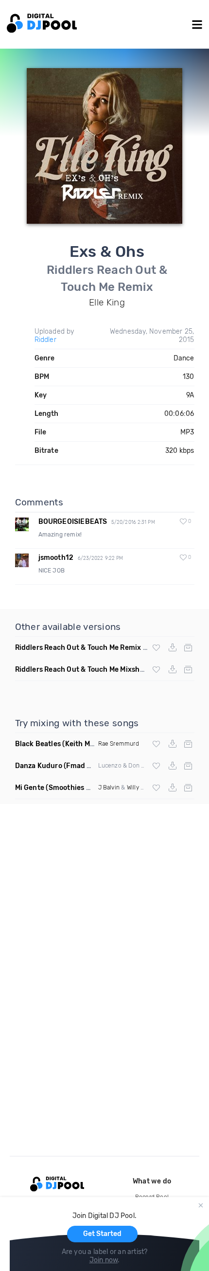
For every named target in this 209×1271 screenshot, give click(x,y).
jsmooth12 (56, 558)
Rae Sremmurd (118, 743)
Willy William (143, 787)
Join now (103, 1260)
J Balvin (109, 787)
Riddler (45, 340)
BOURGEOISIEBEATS (72, 522)
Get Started (102, 1234)
